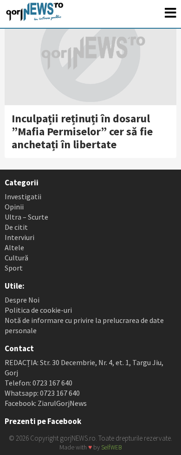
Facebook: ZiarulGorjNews (46, 403)
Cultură (16, 257)
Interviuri (19, 237)
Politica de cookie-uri (38, 310)
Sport (14, 267)
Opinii (14, 206)
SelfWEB (111, 447)
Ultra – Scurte (26, 216)
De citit (16, 227)
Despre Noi (22, 299)
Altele (14, 247)
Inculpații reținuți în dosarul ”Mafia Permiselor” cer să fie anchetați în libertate (82, 131)
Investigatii (23, 196)
